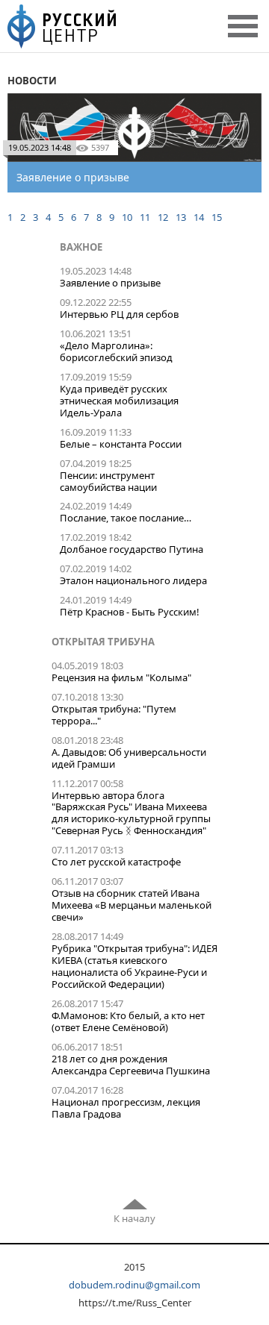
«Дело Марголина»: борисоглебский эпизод (116, 351)
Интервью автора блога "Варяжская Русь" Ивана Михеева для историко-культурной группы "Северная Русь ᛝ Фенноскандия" (131, 813)
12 (163, 217)
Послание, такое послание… (125, 517)
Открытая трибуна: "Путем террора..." (114, 714)
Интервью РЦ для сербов (119, 314)
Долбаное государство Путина (131, 549)
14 (199, 217)
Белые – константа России (121, 444)
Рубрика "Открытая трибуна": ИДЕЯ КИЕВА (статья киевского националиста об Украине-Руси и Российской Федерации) (134, 966)
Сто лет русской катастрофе (116, 861)
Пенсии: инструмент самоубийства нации (108, 481)
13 (181, 217)
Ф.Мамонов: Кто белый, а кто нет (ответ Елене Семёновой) (128, 1021)
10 (127, 217)
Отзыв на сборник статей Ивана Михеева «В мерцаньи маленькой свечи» (131, 905)
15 (216, 217)
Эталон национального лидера (133, 580)
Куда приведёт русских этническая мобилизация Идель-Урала (119, 400)
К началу (134, 1218)
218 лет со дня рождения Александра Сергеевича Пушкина (131, 1064)
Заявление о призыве (110, 282)
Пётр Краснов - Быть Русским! (130, 611)
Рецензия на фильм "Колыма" (121, 677)
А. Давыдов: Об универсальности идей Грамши (129, 758)
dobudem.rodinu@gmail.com (134, 1284)
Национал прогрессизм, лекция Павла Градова (126, 1108)
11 (145, 217)
